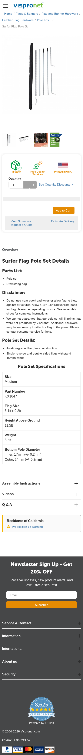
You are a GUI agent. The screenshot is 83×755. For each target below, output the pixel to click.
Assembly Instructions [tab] (21, 483)
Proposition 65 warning (27, 526)
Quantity (15, 178)
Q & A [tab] (7, 505)
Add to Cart (63, 210)
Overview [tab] (10, 250)
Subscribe (41, 604)
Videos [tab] (8, 494)
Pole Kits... (44, 20)
